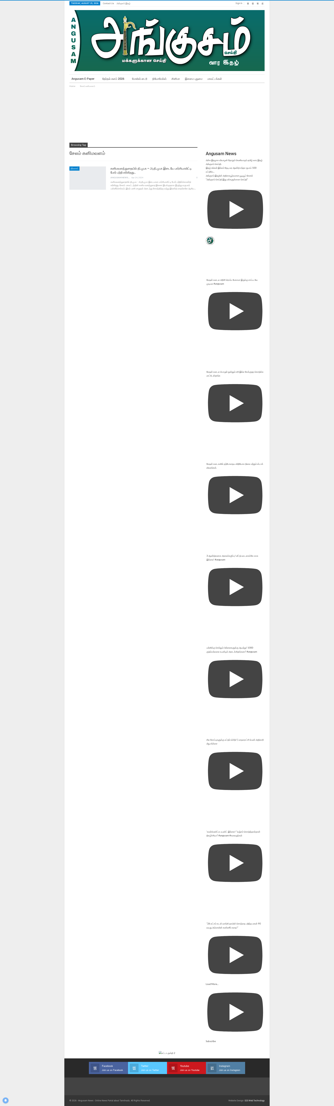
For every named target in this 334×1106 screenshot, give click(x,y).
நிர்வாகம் (74, 168)
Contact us (108, 3)
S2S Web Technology (255, 1100)
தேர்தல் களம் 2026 (113, 78)
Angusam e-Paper (82, 78)
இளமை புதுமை (193, 78)
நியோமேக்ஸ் (159, 78)
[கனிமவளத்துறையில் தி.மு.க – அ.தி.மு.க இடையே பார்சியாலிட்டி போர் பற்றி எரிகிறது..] (87, 178)
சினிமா (176, 78)
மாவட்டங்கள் (215, 78)
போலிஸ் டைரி (139, 78)
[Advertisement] (167, 114)
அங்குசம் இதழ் (123, 3)
